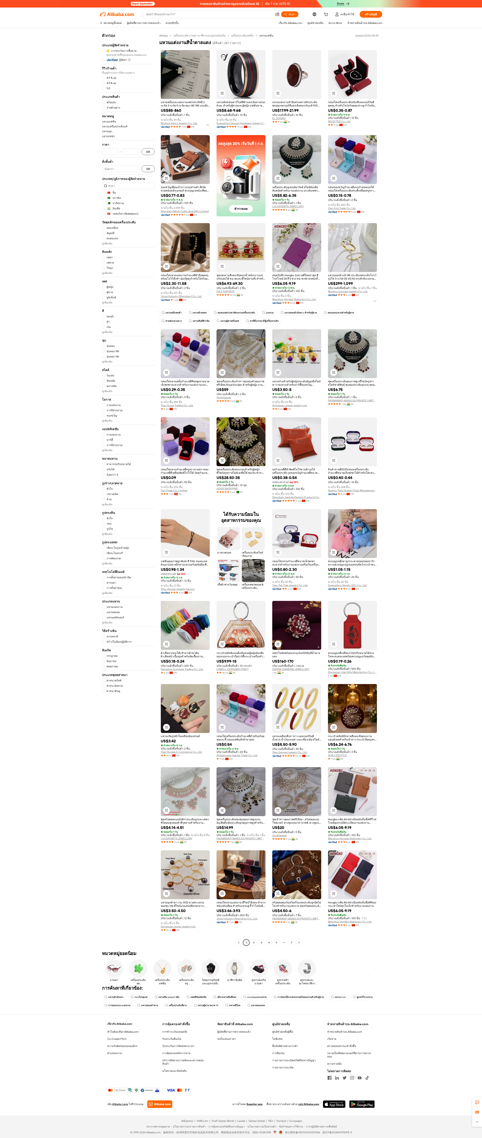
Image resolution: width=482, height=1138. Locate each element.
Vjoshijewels (224, 397)
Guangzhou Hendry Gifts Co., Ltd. (347, 585)
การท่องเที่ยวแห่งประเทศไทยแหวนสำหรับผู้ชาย (301, 997)
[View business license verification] (275, 1132)
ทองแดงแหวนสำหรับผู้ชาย (341, 312)
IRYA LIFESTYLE (337, 755)
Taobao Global (256, 1120)
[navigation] (128, 489)
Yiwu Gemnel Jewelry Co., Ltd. (289, 752)
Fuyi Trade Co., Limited (174, 490)
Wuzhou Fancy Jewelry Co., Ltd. (179, 123)
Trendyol (281, 1120)
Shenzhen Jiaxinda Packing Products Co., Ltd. (296, 497)
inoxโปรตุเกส (140, 997)
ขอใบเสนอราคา (226, 1038)
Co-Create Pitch (117, 1038)
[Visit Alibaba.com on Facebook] (329, 1078)
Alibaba (163, 35)
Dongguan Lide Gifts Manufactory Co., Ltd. (352, 672)
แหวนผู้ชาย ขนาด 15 (208, 1005)
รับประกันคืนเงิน (171, 1038)
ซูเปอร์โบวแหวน (365, 997)
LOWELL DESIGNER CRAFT (233, 669)
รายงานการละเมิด (283, 1067)
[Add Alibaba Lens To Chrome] (159, 1104)
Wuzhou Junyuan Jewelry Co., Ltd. (348, 291)
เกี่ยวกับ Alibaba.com (119, 1023)
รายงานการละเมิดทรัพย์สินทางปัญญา (294, 1060)
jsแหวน (270, 312)
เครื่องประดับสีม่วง (178, 1005)
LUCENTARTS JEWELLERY (288, 206)
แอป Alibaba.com (308, 1104)
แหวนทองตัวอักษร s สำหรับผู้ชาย (300, 312)
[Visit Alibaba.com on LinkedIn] (337, 1078)
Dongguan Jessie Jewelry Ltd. (289, 405)
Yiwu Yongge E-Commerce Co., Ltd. (181, 751)
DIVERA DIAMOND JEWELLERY (290, 669)
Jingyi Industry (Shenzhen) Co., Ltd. (181, 296)
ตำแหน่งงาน (114, 1053)
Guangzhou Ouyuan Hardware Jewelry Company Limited (241, 123)
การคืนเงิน (278, 1053)
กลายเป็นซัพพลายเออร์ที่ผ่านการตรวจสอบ (349, 1055)
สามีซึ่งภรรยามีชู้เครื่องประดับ (264, 321)
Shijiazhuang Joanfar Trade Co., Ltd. (237, 755)
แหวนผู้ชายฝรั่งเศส (229, 321)
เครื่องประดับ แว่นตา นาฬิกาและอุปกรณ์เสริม (199, 35)
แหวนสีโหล (234, 1005)
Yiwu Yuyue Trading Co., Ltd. (177, 405)
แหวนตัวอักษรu (116, 997)
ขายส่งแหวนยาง (173, 321)
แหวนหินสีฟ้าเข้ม (201, 321)
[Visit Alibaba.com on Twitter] (344, 1078)
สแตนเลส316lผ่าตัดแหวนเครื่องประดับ (236, 312)
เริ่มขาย (331, 1038)
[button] (277, 14)
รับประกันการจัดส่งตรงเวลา (178, 1046)
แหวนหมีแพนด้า (173, 312)
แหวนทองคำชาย (149, 1005)
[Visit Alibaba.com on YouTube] (359, 1078)
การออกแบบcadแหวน (119, 1005)
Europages (295, 1120)
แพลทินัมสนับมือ (198, 997)
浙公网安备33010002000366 (302, 1132)
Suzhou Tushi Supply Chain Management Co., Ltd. (352, 490)
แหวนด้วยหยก (200, 312)
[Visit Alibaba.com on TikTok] (367, 1078)
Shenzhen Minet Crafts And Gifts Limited (185, 211)
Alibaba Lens (120, 1104)
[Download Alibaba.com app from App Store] (334, 1104)
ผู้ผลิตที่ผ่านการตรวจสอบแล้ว (234, 1031)
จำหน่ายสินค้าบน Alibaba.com (344, 1031)
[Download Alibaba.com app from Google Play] (362, 1104)
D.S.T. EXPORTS (225, 291)
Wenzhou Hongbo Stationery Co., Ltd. (294, 299)
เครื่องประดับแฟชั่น (242, 35)
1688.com (202, 1120)
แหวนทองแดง (258, 1005)
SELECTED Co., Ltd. (339, 121)
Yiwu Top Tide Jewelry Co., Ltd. (290, 585)
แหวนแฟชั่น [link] (266, 35)
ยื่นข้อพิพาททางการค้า (285, 1046)
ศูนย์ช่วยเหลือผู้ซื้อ (282, 1031)
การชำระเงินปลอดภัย (174, 1031)
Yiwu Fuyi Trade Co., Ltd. (342, 208)
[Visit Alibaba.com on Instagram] (352, 1078)
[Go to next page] (299, 942)
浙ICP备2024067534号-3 (337, 1132)
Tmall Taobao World (222, 1120)
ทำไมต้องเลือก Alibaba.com (123, 1031)
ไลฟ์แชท (277, 1038)
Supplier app (254, 1104)
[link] (477, 1102)
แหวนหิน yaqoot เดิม (168, 997)
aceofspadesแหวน (257, 997)
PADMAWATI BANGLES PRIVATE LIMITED (352, 400)
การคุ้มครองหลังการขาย (176, 1053)
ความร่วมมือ (334, 1063)
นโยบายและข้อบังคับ (174, 1070)
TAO (270, 1120)
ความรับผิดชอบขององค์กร (122, 1046)
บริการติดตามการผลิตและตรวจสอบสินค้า (183, 1062)
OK (148, 151)
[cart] (326, 14)
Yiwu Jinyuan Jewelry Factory (178, 589)
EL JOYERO (279, 118)
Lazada (241, 1120)
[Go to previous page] (238, 942)
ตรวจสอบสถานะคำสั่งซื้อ (341, 1046)
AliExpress (187, 1120)
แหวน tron (340, 997)
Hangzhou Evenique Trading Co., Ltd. (182, 669)
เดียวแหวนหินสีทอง (226, 997)
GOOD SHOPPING (227, 488)
